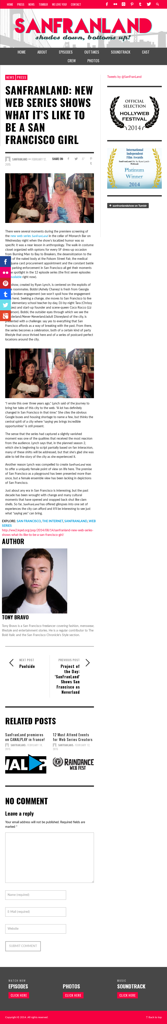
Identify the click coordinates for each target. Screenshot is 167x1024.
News (10, 77)
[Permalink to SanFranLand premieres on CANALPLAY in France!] (25, 764)
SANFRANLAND (75, 521)
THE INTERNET (52, 521)
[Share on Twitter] (76, 159)
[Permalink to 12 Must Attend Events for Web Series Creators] (73, 764)
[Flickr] (115, 4)
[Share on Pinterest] (91, 159)
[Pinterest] (132, 4)
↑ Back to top (154, 1017)
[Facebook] (107, 4)
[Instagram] (123, 4)
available (16, 277)
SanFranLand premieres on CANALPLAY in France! (25, 737)
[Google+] (5, 315)
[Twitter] (148, 4)
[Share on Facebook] (68, 159)
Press (21, 77)
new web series (29, 236)
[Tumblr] (140, 4)
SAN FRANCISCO (29, 521)
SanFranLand (19, 159)
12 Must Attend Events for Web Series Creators (73, 737)
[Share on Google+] (83, 159)
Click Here (19, 995)
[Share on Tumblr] (91, 163)
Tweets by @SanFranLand (124, 77)
